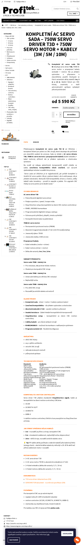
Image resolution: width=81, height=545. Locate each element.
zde (48, 534)
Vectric (38, 20)
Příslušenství (11, 56)
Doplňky (10, 105)
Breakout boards (11, 87)
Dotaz (67, 132)
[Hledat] (77, 9)
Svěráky (9, 118)
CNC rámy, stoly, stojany (12, 108)
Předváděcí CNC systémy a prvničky (12, 114)
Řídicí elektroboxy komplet (12, 101)
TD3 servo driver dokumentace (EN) (38, 479)
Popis (26, 142)
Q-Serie (10, 45)
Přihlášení (76, 2)
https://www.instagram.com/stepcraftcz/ (19, 526)
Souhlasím (67, 533)
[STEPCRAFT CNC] (3, 25)
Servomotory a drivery (70, 121)
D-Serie (10, 41)
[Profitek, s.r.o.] (21, 11)
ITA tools (60, 20)
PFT (6, 75)
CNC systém (10, 38)
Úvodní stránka (9, 20)
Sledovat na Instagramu (12, 157)
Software (10, 58)
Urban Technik (9, 70)
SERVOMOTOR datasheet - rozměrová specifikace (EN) (45, 483)
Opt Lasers (48, 20)
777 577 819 (7, 2)
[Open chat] (77, 540)
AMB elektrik (11, 78)
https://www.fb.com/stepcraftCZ (16, 524)
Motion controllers (11, 96)
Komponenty (11, 62)
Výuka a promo (11, 60)
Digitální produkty (10, 122)
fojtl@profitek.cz (21, 2)
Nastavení (13, 540)
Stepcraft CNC (26, 20)
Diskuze (36, 142)
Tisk (53, 133)
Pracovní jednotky (9, 49)
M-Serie (10, 43)
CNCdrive (10, 80)
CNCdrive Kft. (74, 59)
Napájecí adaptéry (11, 83)
